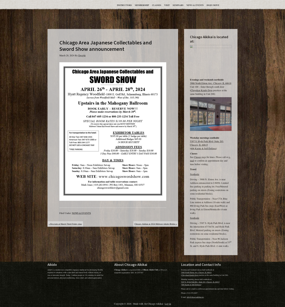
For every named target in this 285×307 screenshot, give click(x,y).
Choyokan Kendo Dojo (202, 90)
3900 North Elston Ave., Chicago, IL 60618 (210, 83)
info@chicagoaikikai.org (195, 297)
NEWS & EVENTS (81, 213)
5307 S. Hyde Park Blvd (201, 141)
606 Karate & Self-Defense (203, 148)
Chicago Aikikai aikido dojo (87, 11)
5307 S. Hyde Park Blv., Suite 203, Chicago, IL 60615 (200, 282)
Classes (197, 157)
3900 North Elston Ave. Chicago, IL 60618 (196, 272)
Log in (168, 303)
